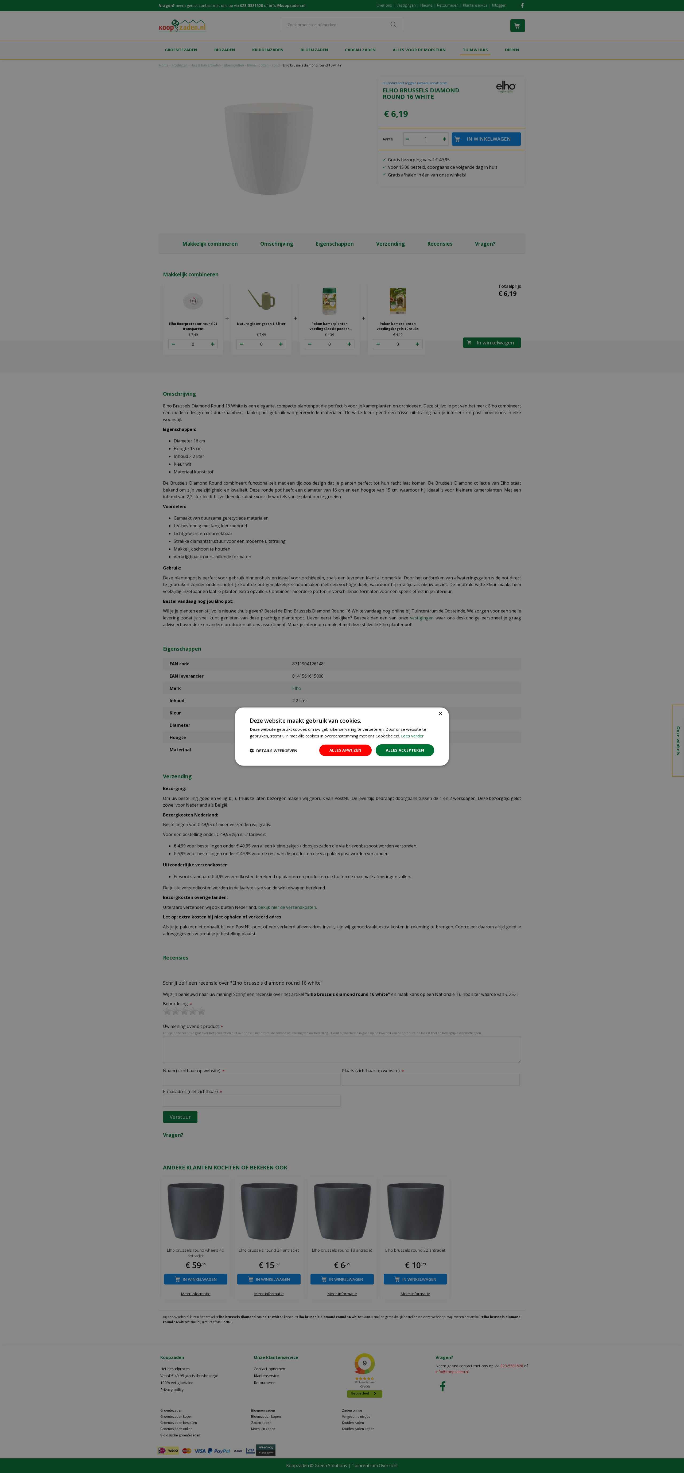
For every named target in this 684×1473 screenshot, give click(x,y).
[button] (273, 750)
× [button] (440, 714)
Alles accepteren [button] (405, 750)
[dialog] (342, 736)
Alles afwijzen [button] (345, 750)
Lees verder (412, 735)
